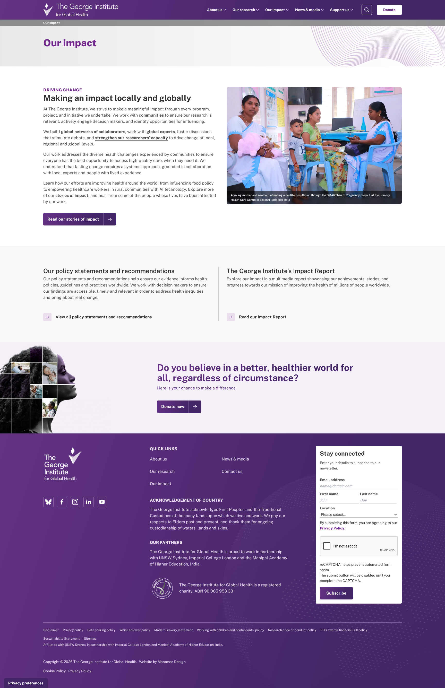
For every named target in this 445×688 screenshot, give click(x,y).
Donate (389, 10)
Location (327, 508)
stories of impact (71, 195)
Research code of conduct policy (292, 630)
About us (214, 10)
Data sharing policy (101, 630)
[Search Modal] (367, 10)
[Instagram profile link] (75, 502)
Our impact (275, 10)
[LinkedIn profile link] (88, 502)
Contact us (232, 471)
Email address (332, 480)
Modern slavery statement (173, 630)
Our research (244, 10)
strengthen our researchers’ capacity (131, 137)
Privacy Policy (79, 671)
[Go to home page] (80, 9)
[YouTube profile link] (102, 502)
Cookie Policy (54, 671)
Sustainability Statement (61, 638)
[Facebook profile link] (62, 502)
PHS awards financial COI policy (343, 630)
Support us (339, 10)
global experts (161, 131)
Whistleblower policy (134, 630)
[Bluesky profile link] (48, 502)
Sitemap (90, 638)
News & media (307, 10)
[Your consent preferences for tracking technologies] (26, 683)
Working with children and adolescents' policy (230, 630)
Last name (369, 494)
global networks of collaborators (93, 131)
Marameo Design (172, 662)
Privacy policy (73, 630)
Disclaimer (51, 630)
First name (329, 494)
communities (151, 115)
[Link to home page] (62, 464)
